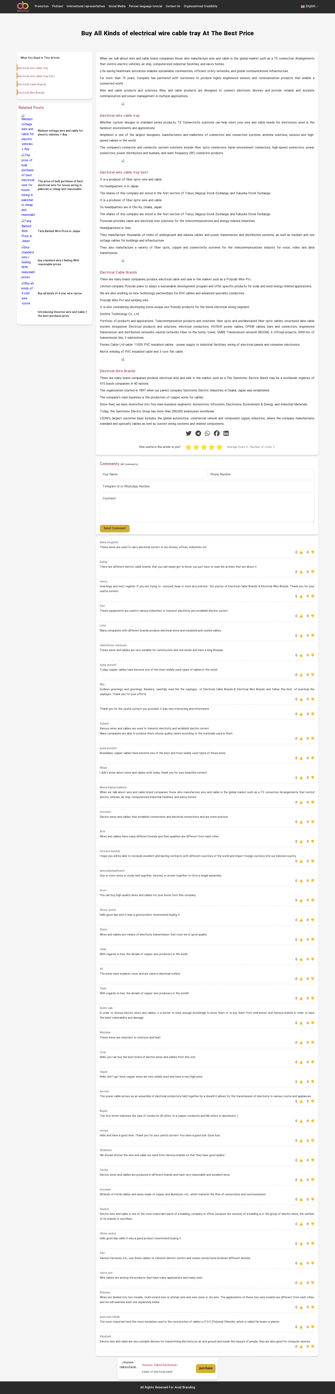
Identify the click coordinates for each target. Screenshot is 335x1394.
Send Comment (115, 528)
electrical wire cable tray (33, 68)
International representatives (86, 6)
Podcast (57, 6)
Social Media (117, 6)
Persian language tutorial (145, 6)
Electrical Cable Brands (32, 84)
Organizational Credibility (200, 6)
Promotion (42, 6)
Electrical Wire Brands (31, 93)
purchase (205, 1368)
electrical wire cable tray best (36, 76)
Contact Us (173, 6)
